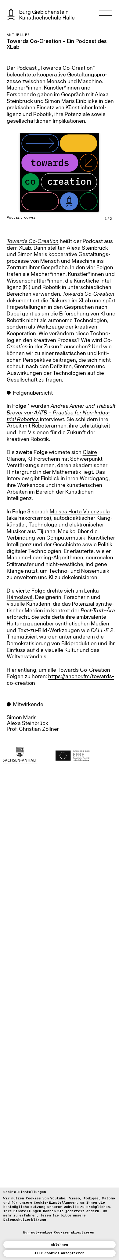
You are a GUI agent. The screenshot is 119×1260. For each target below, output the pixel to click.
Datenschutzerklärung (24, 1220)
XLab (25, 248)
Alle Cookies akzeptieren (59, 1253)
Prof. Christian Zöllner (33, 729)
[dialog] (59, 1224)
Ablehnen (59, 1245)
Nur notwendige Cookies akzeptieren (58, 1232)
